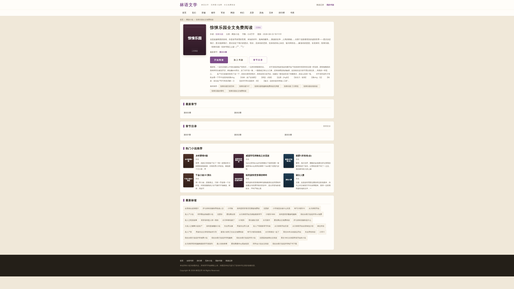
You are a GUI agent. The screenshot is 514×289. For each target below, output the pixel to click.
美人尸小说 (189, 214)
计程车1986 (270, 214)
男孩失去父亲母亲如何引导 (206, 232)
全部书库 (190, 261)
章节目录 (258, 60)
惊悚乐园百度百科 (227, 86)
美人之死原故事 (191, 220)
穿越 (204, 12)
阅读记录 (320, 5)
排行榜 (282, 12)
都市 (213, 12)
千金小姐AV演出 (203, 175)
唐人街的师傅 (222, 244)
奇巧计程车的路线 (254, 232)
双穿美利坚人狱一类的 (209, 220)
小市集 (230, 208)
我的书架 (330, 5)
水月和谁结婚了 (228, 220)
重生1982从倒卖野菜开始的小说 (293, 238)
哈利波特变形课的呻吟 (256, 175)
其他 (261, 12)
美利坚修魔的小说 (213, 226)
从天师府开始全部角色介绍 (302, 226)
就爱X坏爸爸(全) (304, 156)
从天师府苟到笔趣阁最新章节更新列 (199, 244)
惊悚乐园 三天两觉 (292, 86)
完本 (271, 12)
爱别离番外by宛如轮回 (240, 244)
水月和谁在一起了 (272, 232)
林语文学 (189, 5)
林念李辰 (320, 226)
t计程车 (242, 220)
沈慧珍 (219, 214)
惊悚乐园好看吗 (218, 91)
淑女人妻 (300, 175)
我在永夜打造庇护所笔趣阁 (221, 238)
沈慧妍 (266, 208)
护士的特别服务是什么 (302, 220)
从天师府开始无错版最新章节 (250, 214)
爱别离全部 (230, 214)
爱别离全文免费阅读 (282, 220)
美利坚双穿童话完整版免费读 (248, 208)
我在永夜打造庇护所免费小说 (196, 238)
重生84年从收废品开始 (292, 232)
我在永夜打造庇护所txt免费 (311, 214)
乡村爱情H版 (202, 156)
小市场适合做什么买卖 (281, 208)
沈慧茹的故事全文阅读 (268, 238)
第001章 (187, 135)
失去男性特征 (310, 232)
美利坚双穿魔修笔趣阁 (287, 214)
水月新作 (266, 220)
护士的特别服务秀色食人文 (213, 208)
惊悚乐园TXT (245, 86)
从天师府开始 (314, 208)
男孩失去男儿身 (243, 226)
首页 (184, 12)
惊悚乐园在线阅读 (311, 86)
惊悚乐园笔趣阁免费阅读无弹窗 (267, 86)
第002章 (237, 112)
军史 (223, 12)
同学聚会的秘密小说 (205, 214)
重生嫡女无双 (254, 220)
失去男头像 (228, 226)
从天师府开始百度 (281, 226)
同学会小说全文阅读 (261, 244)
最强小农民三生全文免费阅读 (232, 232)
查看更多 (327, 126)
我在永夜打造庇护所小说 (246, 238)
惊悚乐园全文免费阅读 (238, 91)
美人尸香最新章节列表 (262, 226)
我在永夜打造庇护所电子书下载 (285, 244)
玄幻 (194, 12)
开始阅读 (219, 60)
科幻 (242, 12)
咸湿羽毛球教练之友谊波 (257, 156)
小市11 (322, 232)
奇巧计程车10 (299, 208)
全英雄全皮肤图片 (192, 208)
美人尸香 (188, 232)
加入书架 (238, 60)
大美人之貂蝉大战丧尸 (193, 226)
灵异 (252, 12)
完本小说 (208, 261)
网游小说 (189, 19)
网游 (232, 12)
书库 (292, 12)
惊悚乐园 (219, 34)
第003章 (223, 52)
